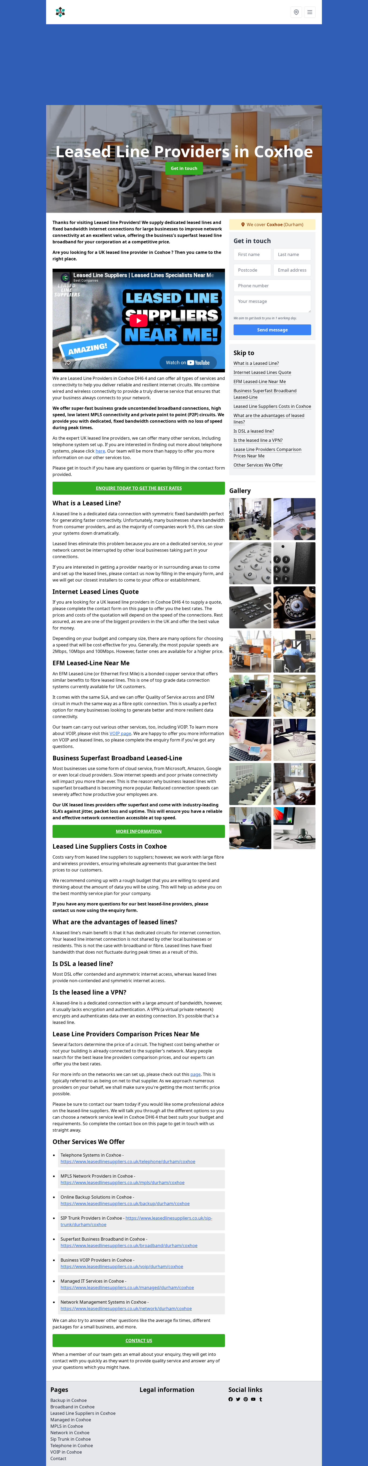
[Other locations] (296, 12)
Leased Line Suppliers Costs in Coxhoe (272, 406)
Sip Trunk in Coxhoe (70, 1439)
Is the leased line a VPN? (258, 440)
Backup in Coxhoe (68, 1400)
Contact (58, 1458)
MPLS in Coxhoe (66, 1426)
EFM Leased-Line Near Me (260, 381)
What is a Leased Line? (256, 363)
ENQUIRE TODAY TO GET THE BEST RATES (139, 488)
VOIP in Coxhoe (66, 1452)
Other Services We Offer (258, 465)
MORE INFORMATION (139, 831)
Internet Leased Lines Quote (262, 372)
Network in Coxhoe (69, 1433)
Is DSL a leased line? (254, 431)
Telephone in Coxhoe (71, 1445)
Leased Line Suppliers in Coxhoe (83, 1413)
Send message (272, 330)
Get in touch (184, 168)
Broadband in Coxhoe (72, 1407)
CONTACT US (139, 1340)
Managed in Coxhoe (70, 1420)
